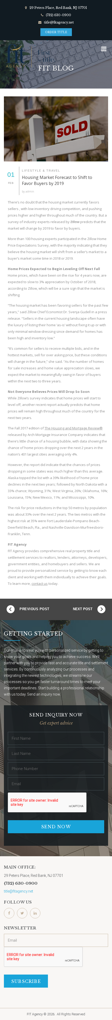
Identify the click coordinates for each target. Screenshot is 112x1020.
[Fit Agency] (30, 55)
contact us (40, 583)
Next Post (82, 609)
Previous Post (34, 609)
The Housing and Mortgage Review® (74, 428)
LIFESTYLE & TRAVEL (41, 170)
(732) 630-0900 (58, 15)
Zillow (74, 221)
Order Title (56, 32)
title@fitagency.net (59, 22)
